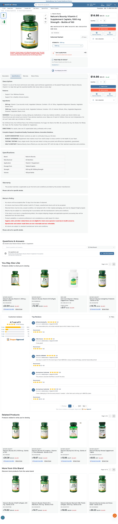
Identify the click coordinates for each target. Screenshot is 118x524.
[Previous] (13, 31)
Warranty (25, 76)
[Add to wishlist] (45, 21)
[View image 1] (3, 15)
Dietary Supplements (11, 10)
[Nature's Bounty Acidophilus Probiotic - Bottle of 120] (102, 278)
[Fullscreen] (45, 15)
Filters (112, 317)
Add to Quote (104, 29)
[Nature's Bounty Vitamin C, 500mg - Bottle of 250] (15, 278)
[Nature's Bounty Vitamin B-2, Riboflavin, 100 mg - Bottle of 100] (44, 484)
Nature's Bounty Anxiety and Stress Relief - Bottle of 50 (101, 503)
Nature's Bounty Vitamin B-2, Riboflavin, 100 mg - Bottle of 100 (42, 503)
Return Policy (35, 76)
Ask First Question (108, 253)
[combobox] (67, 45)
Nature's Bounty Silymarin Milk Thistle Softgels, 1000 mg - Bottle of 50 (73, 503)
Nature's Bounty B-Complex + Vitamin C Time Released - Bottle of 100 (44, 451)
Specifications (16, 76)
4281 (79, 406)
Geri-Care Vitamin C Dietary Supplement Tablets (70, 299)
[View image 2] (3, 22)
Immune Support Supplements (25, 10)
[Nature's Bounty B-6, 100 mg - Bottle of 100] (73, 430)
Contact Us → (55, 65)
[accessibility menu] (3, 518)
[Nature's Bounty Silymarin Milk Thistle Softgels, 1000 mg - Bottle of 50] (73, 484)
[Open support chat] (115, 516)
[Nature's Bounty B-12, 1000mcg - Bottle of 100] (15, 430)
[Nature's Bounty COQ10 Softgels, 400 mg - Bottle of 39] (15, 484)
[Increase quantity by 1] (104, 20)
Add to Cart (104, 25)
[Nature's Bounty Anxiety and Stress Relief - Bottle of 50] (102, 484)
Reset (84, 37)
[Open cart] (115, 4)
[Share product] (45, 18)
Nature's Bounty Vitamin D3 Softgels (44, 299)
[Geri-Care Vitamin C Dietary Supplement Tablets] (73, 278)
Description (5, 76)
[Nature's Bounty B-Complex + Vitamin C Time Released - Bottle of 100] (44, 430)
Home (2, 10)
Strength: (55, 42)
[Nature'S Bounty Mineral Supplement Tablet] (102, 430)
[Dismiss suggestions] (114, 507)
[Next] (46, 31)
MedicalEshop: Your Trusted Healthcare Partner (59, 1)
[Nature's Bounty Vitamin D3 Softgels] (44, 278)
